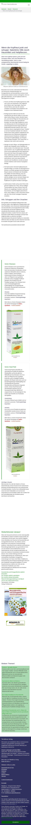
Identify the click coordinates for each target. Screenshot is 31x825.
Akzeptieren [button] (15, 822)
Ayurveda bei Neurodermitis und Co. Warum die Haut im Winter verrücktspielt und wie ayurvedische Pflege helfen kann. (15, 712)
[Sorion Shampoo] (15, 332)
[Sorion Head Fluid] (15, 449)
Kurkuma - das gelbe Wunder (9, 667)
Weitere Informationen (7, 817)
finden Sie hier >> (5, 761)
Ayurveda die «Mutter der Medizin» (11, 681)
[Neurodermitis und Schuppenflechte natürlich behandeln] (15, 601)
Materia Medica (5, 774)
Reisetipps (4, 769)
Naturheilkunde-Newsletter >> (9, 804)
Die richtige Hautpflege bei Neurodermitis (12, 694)
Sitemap (3, 776)
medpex (15, 357)
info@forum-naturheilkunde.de (12, 792)
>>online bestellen (15, 305)
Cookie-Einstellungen (7, 779)
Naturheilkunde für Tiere (7, 767)
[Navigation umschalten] (29, 5)
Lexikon (3, 772)
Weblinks (3, 771)
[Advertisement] (15, 28)
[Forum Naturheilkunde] (11, 4)
